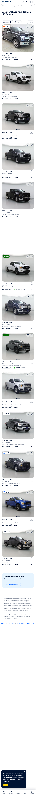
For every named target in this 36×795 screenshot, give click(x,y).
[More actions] (31, 60)
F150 (34, 623)
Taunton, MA (20, 623)
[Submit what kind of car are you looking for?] (32, 6)
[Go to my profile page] (31, 2)
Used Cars (11, 623)
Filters (8, 22)
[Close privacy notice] (24, 772)
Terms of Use (6, 781)
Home (3, 623)
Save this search (13, 584)
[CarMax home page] (7, 2)
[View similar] (28, 26)
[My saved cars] (26, 2)
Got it (6, 785)
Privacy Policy (9, 779)
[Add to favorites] (31, 26)
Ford (28, 623)
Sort (31, 22)
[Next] (31, 38)
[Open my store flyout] (23, 2)
